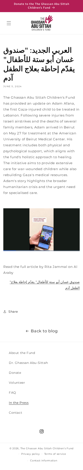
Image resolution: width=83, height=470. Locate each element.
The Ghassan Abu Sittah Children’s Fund (47, 448)
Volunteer (17, 383)
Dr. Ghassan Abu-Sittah (28, 363)
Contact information (43, 460)
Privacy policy (30, 453)
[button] (9, 23)
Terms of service (55, 453)
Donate (15, 373)
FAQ (12, 393)
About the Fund (22, 353)
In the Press (19, 403)
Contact (15, 413)
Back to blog (44, 331)
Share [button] (13, 312)
